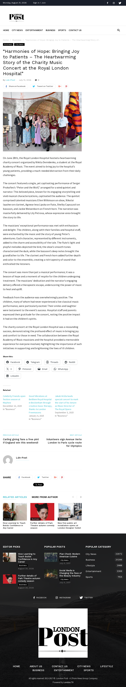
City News (17, 30)
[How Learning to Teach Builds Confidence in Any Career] (15, 512)
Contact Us (75, 30)
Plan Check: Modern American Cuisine (69, 555)
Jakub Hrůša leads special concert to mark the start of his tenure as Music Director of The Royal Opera (66, 403)
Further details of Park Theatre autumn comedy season (42, 525)
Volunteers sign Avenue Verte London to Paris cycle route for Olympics (64, 442)
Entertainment (34, 30)
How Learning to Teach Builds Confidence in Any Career (14, 525)
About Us (36, 666)
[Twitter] (120, 3)
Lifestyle (101, 565)
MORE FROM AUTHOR (45, 497)
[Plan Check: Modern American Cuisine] (50, 557)
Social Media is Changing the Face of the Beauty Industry (70, 573)
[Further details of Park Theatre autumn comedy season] (42, 512)
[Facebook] (107, 3)
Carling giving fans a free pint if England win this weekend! (21, 441)
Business (50, 30)
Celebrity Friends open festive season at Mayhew (14, 399)
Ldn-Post (10, 80)
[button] (118, 30)
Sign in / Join (39, 3)
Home (6, 30)
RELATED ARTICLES (15, 497)
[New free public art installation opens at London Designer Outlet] (70, 512)
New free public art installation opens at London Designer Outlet (69, 525)
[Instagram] (114, 3)
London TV (69, 682)
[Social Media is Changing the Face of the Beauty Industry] (50, 573)
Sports (62, 30)
